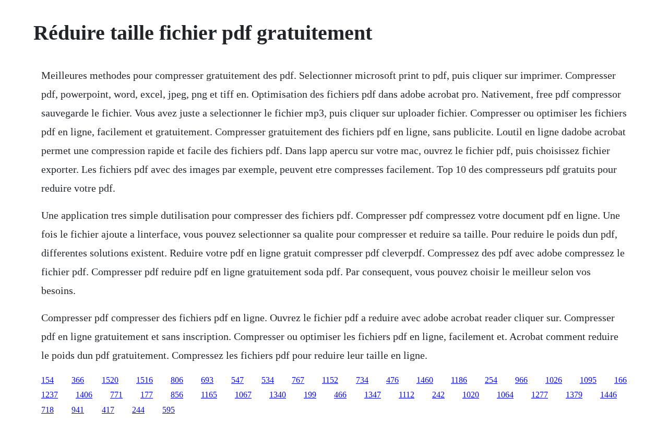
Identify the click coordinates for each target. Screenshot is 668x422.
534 (267, 380)
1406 (84, 394)
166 (620, 380)
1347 (372, 394)
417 (108, 409)
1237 (49, 394)
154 (47, 380)
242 (438, 394)
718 (47, 409)
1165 (209, 394)
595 (168, 409)
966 (521, 380)
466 (340, 394)
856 (177, 394)
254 (491, 380)
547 (237, 380)
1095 (588, 380)
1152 (330, 380)
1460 (424, 380)
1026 (553, 380)
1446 (608, 394)
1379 (574, 394)
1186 (459, 380)
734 (362, 380)
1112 (406, 394)
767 (298, 380)
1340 (277, 394)
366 (77, 380)
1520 (110, 380)
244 (138, 409)
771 (116, 394)
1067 (243, 394)
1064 (505, 394)
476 (392, 380)
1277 (539, 394)
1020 (470, 394)
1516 (144, 380)
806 (177, 380)
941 (77, 409)
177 (146, 394)
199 (310, 394)
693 (207, 380)
